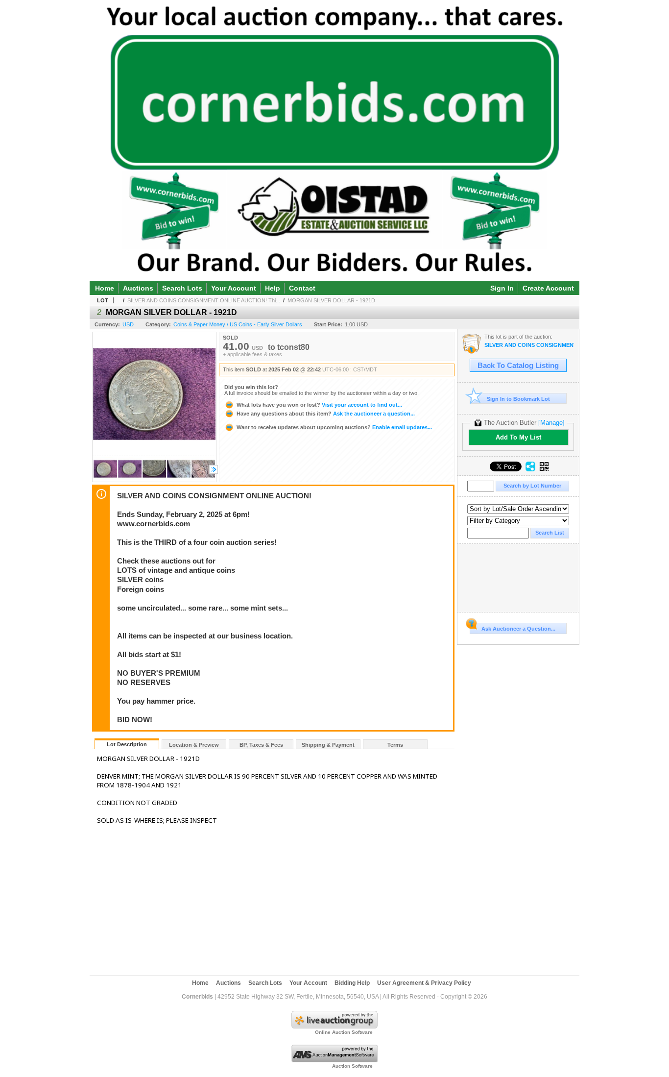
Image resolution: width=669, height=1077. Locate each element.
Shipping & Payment (328, 745)
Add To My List (518, 437)
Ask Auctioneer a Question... (518, 629)
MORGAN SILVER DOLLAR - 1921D (331, 300)
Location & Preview (194, 745)
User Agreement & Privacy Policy (424, 982)
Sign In (502, 288)
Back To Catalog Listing (518, 365)
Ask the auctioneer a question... (326, 413)
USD (128, 324)
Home (104, 288)
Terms (395, 745)
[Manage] (551, 422)
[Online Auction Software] (334, 1026)
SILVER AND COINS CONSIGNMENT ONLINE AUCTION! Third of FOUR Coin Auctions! (529, 345)
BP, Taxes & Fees (261, 745)
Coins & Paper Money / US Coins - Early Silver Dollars (237, 324)
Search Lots (182, 288)
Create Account (548, 288)
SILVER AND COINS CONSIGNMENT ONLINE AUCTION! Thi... (203, 300)
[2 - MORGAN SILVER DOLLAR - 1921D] (105, 479)
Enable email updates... (334, 427)
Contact (302, 288)
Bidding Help (352, 982)
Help (272, 288)
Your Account (233, 288)
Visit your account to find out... (319, 405)
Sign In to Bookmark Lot (518, 399)
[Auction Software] (334, 1060)
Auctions (138, 288)
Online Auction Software (344, 1032)
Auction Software (352, 1066)
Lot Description (127, 744)
